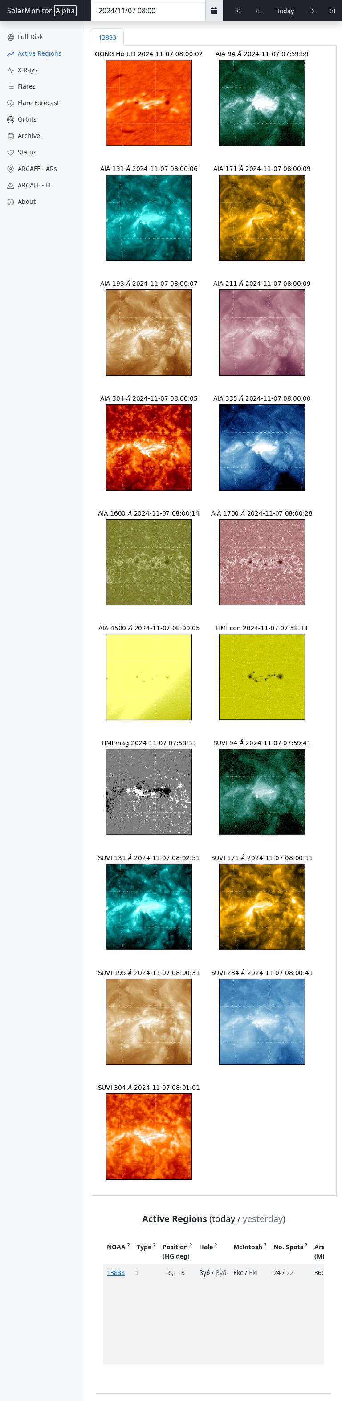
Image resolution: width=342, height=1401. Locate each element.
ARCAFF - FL (34, 185)
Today (285, 11)
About (26, 201)
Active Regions (38, 53)
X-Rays (26, 69)
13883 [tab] (107, 37)
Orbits (26, 119)
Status (26, 152)
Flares (26, 86)
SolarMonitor (41, 11)
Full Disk (29, 36)
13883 (116, 1272)
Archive (28, 135)
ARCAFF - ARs (36, 168)
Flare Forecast (37, 102)
